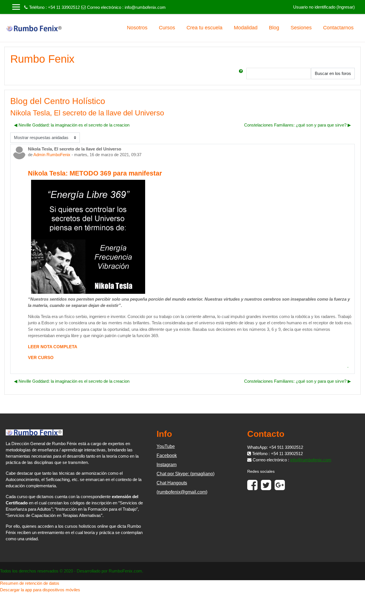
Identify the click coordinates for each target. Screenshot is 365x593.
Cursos (167, 27)
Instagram (167, 464)
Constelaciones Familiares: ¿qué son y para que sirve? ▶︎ (297, 125)
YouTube (166, 446)
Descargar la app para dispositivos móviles (40, 589)
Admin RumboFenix (51, 154)
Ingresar (345, 7)
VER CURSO (41, 357)
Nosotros (137, 27)
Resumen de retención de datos (29, 583)
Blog (274, 27)
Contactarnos (338, 27)
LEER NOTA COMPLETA (52, 346)
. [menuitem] (347, 366)
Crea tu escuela (204, 27)
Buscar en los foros (333, 73)
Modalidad (245, 27)
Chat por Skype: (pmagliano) (185, 473)
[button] (242, 73)
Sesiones (301, 27)
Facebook (167, 455)
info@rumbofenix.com (145, 7)
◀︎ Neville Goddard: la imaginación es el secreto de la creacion (71, 125)
